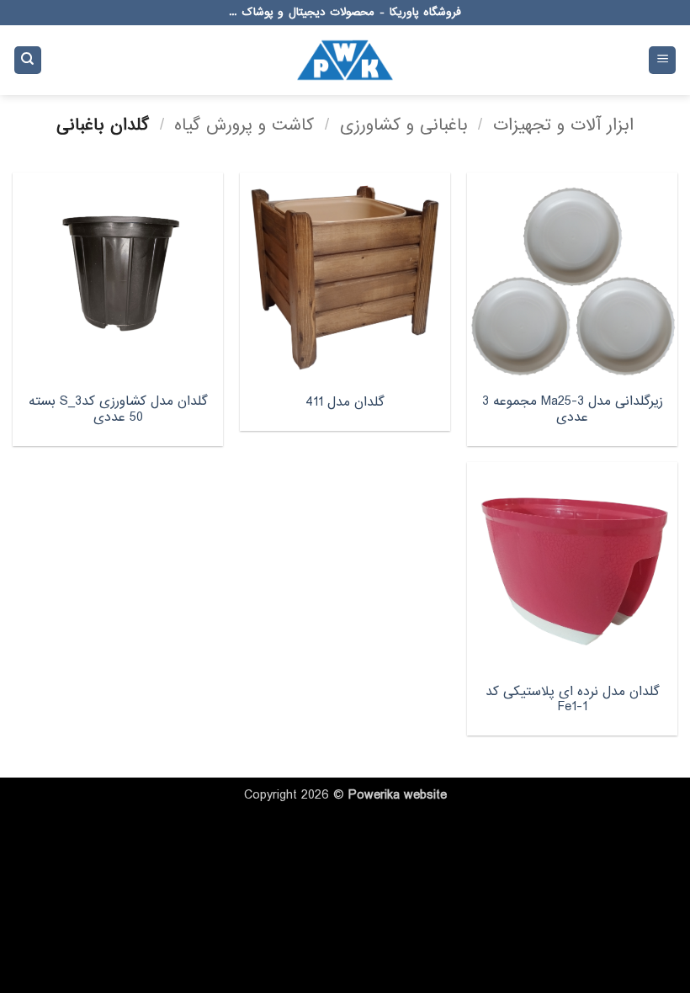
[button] (662, 60)
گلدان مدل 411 (345, 403)
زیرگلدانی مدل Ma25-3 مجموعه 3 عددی (572, 409)
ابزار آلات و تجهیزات (563, 125)
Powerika (374, 795)
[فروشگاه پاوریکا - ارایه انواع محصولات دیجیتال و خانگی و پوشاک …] (345, 60)
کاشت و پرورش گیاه (244, 125)
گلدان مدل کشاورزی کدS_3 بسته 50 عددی (118, 409)
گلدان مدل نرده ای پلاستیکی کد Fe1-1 (573, 699)
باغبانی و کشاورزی (404, 125)
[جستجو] (27, 60)
